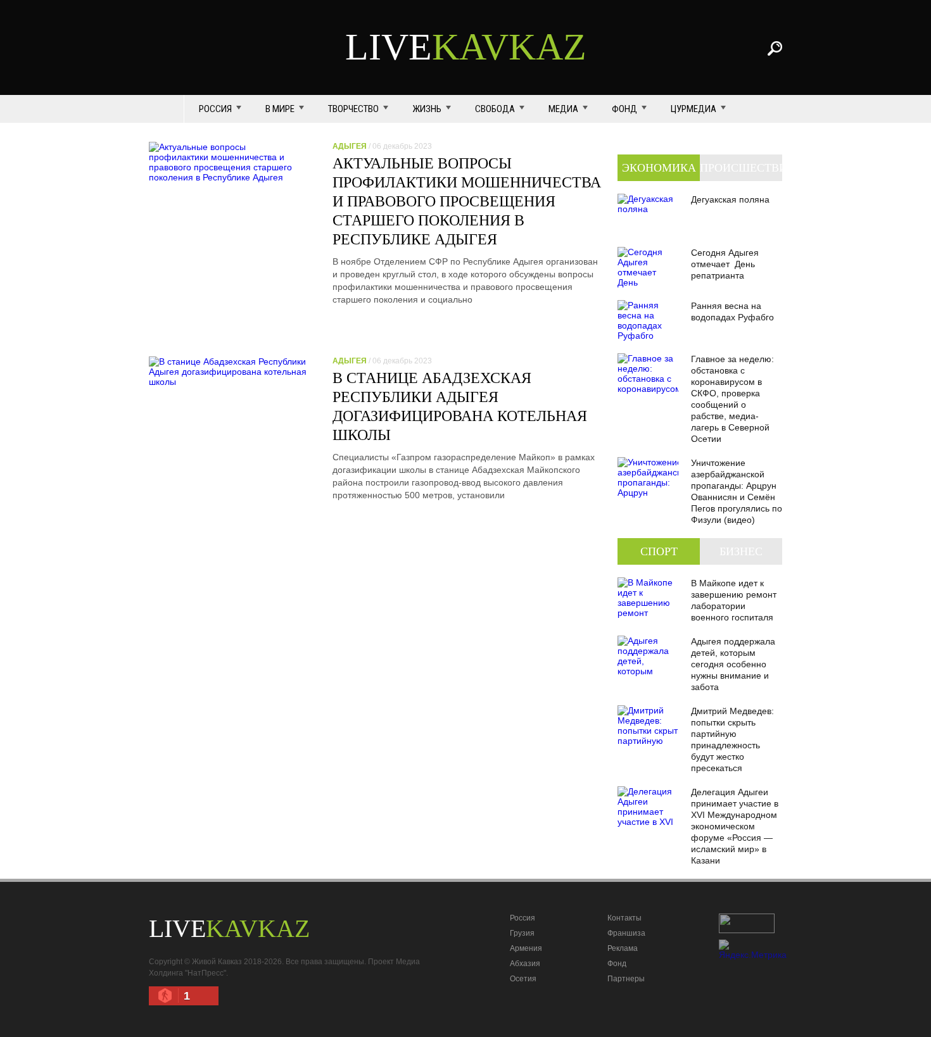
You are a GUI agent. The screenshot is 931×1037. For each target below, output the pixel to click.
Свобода (495, 109)
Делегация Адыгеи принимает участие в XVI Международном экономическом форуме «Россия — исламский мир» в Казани (734, 826)
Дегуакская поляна (730, 199)
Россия (215, 109)
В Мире (279, 109)
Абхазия (525, 963)
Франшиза (626, 933)
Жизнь (426, 109)
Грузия (522, 933)
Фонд (624, 109)
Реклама (622, 948)
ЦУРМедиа (693, 109)
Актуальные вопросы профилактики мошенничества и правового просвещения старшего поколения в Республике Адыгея (466, 201)
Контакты (624, 918)
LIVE (465, 47)
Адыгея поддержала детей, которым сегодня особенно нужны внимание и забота (733, 664)
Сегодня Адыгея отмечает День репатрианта (725, 264)
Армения (526, 948)
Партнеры (626, 978)
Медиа (563, 109)
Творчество (353, 109)
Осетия (523, 978)
